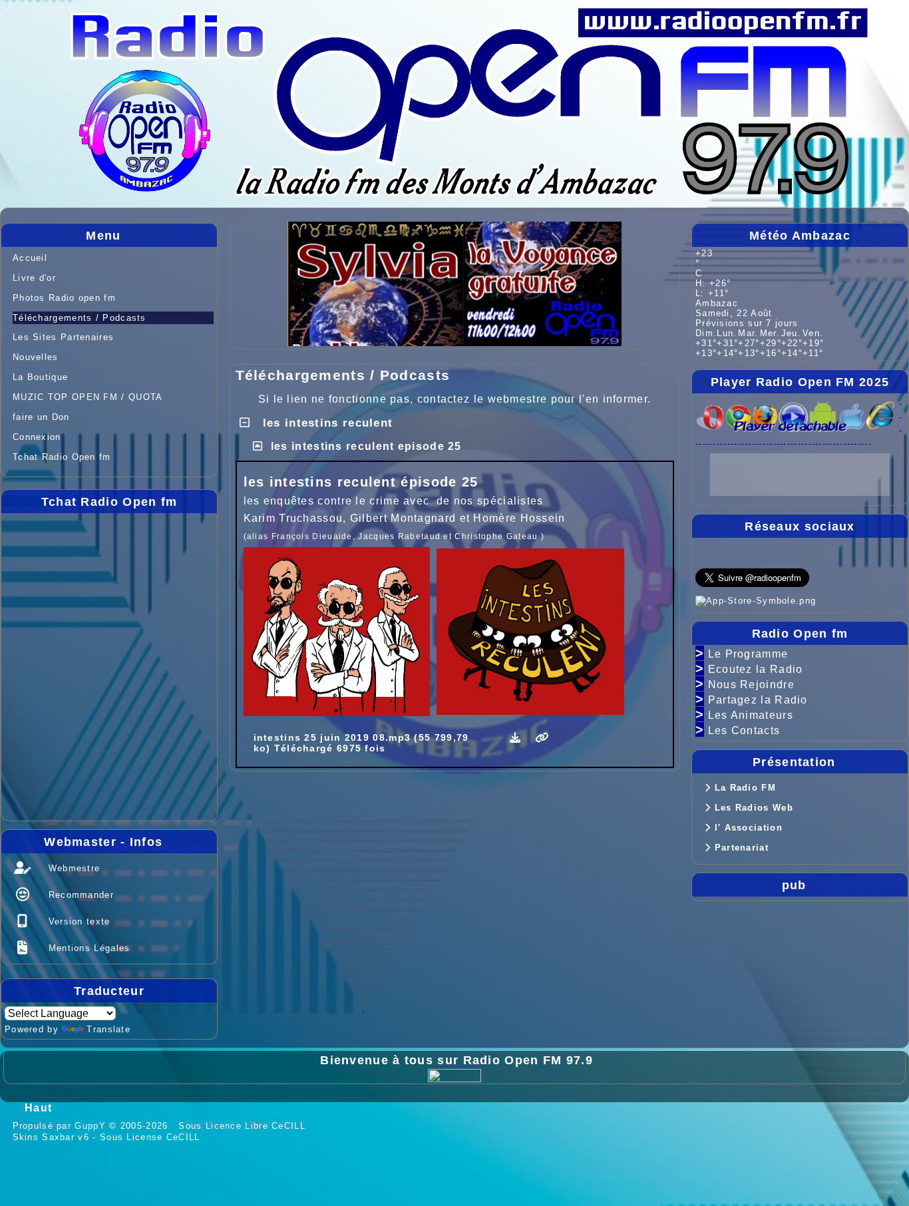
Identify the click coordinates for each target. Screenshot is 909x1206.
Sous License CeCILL (150, 1137)
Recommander (79, 895)
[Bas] (888, 542)
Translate (108, 1029)
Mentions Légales (87, 948)
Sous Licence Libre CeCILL (243, 1126)
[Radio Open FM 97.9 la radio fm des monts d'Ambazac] (468, 88)
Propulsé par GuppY (61, 1126)
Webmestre (72, 868)
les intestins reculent (325, 423)
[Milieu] (888, 516)
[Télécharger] (517, 737)
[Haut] (888, 491)
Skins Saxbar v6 (51, 1137)
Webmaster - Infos (127, 842)
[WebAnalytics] (454, 1075)
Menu (148, 235)
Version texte (77, 921)
